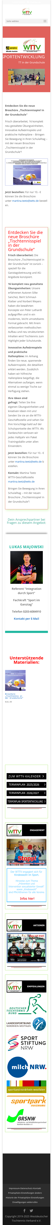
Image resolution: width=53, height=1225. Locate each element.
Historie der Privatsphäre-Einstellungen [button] (25, 1197)
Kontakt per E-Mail (26, 619)
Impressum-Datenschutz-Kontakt (25, 1188)
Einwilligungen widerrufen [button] (25, 1202)
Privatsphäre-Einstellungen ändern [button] (25, 1193)
